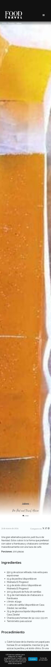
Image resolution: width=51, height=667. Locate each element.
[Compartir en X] (43, 529)
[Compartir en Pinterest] (48, 529)
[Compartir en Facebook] (46, 529)
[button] (44, 15)
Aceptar (33, 659)
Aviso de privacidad (43, 659)
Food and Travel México (27, 511)
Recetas (11, 23)
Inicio (4, 23)
